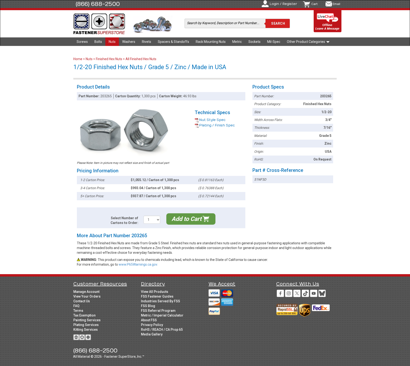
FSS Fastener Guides (157, 296)
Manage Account (86, 292)
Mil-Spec (273, 42)
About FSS (149, 320)
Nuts (112, 42)
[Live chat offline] (327, 21)
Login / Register (283, 4)
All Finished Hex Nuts (141, 59)
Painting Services (87, 320)
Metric (237, 42)
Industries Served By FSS (160, 301)
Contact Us (81, 301)
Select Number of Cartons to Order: (124, 220)
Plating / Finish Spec (217, 125)
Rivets (146, 42)
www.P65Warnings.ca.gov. (138, 264)
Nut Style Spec (212, 120)
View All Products (154, 292)
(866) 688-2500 (98, 4)
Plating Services (86, 325)
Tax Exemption (84, 315)
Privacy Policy (152, 325)
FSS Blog (148, 306)
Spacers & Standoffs (173, 42)
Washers (128, 42)
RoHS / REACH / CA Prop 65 (162, 329)
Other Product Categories (306, 42)
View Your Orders (87, 296)
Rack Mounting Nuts (211, 42)
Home (78, 59)
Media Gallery (152, 334)
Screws (82, 42)
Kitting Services (85, 329)
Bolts (98, 42)
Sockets (254, 42)
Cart (314, 4)
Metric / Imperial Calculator (162, 315)
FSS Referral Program (158, 310)
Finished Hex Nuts (109, 59)
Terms (78, 310)
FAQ (76, 306)
